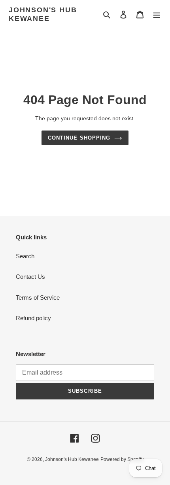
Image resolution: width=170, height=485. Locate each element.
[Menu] (156, 14)
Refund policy (33, 318)
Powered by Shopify (122, 459)
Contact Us (30, 276)
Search (25, 256)
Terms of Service (38, 297)
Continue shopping (79, 138)
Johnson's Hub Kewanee (43, 14)
